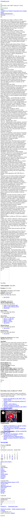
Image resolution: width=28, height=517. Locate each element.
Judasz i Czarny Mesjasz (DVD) (11, 306)
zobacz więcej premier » (6, 461)
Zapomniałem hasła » (13, 506)
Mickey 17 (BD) (7, 320)
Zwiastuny (3, 475)
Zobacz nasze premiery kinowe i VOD (10, 482)
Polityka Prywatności (6, 509)
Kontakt (2, 478)
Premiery (11, 11)
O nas (7, 11)
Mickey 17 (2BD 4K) (9, 318)
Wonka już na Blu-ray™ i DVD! (11, 405)
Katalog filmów (4, 474)
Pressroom (3, 476)
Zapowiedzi (16, 11)
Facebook (3, 489)
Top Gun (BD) (4, 442)
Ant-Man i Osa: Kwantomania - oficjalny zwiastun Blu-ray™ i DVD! (13, 434)
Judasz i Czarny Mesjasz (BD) (11, 305)
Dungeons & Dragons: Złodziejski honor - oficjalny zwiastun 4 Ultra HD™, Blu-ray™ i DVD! (14, 438)
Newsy (21, 11)
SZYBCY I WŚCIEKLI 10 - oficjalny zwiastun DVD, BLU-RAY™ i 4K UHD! (15, 426)
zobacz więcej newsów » (6, 408)
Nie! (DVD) (6, 297)
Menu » (2, 9)
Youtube (3, 490)
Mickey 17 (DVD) (8, 321)
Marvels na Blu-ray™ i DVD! (11, 409)
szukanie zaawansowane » (7, 13)
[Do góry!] (5, 1)
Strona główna (4, 467)
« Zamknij (3, 11)
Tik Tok (2, 493)
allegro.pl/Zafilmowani (6, 486)
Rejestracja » (4, 506)
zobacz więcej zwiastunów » (7, 431)
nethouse (13, 513)
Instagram (3, 491)
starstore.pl (3, 484)
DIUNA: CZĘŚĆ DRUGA (10, 404)
